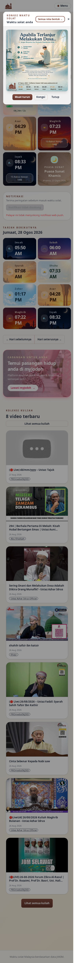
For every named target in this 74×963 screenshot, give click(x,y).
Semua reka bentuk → (49, 19)
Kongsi (39, 94)
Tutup (54, 94)
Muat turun (21, 94)
